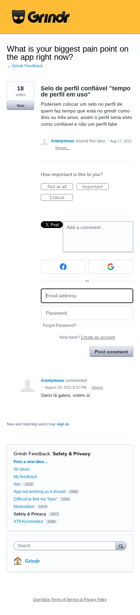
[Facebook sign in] (63, 267)
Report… (62, 148)
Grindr (32, 561)
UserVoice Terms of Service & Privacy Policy (70, 599)
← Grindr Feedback (25, 66)
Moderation (25, 506)
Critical (61, 198)
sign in (63, 424)
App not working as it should (40, 491)
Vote (20, 106)
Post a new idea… (31, 461)
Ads (17, 484)
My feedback (25, 476)
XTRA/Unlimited (28, 521)
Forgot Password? (59, 325)
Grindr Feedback (32, 453)
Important (95, 187)
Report (97, 387)
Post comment (111, 351)
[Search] (121, 545)
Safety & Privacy (71, 453)
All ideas (22, 469)
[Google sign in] (110, 267)
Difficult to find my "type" (35, 499)
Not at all (60, 187)
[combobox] (66, 545)
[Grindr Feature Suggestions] (41, 16)
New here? (87, 337)
